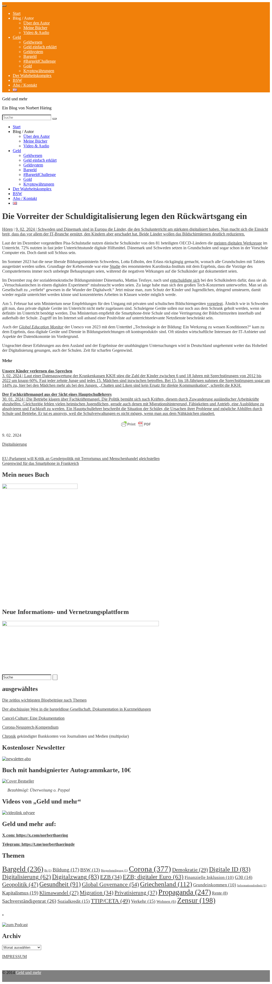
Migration (96, 893)
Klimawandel (59, 893)
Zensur (196, 900)
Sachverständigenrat (29, 901)
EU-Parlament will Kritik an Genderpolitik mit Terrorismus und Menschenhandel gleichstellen (81, 458)
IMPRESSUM (14, 956)
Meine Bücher (35, 27)
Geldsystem (33, 51)
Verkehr (143, 901)
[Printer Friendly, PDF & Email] (136, 424)
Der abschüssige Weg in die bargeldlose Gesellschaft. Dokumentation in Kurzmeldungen (76, 709)
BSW (17, 80)
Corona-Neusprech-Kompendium (30, 727)
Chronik (9, 736)
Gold (27, 66)
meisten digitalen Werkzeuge (238, 243)
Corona (150, 869)
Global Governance (110, 884)
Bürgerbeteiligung (114, 870)
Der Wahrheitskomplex (32, 75)
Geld (17, 37)
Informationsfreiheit (251, 885)
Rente (220, 893)
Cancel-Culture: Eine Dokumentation (33, 718)
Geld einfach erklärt (40, 47)
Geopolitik (20, 884)
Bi (48, 870)
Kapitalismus (20, 893)
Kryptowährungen (38, 70)
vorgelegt (215, 303)
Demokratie (190, 870)
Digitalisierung (14, 444)
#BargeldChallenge (39, 61)
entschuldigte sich (185, 280)
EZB (111, 877)
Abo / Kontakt (25, 85)
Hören (7, 229)
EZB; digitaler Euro (153, 876)
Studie (115, 266)
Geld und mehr (28, 972)
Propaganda (184, 892)
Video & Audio (36, 32)
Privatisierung (135, 893)
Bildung (66, 870)
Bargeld (30, 56)
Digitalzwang (75, 876)
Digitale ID (229, 869)
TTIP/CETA (110, 900)
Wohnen (166, 901)
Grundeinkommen (214, 884)
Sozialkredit (73, 901)
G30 (243, 877)
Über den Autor (36, 23)
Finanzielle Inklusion (209, 877)
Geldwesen (32, 42)
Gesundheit (60, 884)
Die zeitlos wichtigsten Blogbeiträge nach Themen (44, 700)
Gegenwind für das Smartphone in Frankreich (40, 463)
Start (16, 13)
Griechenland (166, 884)
